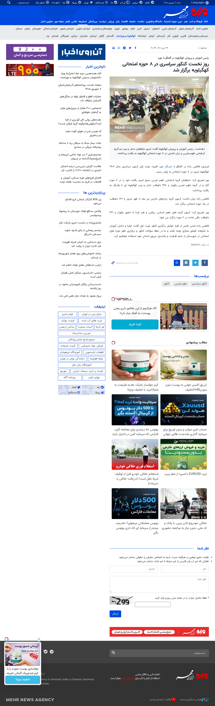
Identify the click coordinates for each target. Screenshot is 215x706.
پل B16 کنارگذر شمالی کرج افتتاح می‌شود (83, 201)
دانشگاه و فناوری (154, 21)
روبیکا (74, 2)
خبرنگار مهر (166, 167)
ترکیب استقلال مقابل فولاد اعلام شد (81, 265)
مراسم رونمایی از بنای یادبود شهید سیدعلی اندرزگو (82, 232)
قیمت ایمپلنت (67, 346)
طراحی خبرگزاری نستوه (190, 699)
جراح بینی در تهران (91, 314)
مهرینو (63, 371)
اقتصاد (124, 21)
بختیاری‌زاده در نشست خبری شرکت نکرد (80, 223)
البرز (139, 29)
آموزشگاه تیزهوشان (70, 352)
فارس (183, 36)
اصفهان (156, 29)
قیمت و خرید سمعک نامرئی (88, 371)
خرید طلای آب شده (92, 321)
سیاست (102, 21)
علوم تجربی (180, 284)
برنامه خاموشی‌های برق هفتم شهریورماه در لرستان (79, 256)
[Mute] (170, 326)
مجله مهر (59, 21)
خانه (206, 21)
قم (168, 36)
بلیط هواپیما (96, 359)
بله (112, 2)
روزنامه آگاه (70, 377)
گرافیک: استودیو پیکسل (161, 699)
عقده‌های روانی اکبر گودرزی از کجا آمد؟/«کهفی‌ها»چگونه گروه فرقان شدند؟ (79, 122)
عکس (74, 21)
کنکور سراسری (199, 284)
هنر (185, 21)
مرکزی (74, 36)
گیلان (101, 36)
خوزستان (36, 29)
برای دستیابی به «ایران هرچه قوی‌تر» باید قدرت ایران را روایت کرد (81, 244)
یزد (47, 36)
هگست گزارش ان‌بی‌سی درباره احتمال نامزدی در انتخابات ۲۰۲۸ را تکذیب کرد (81, 168)
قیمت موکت (67, 321)
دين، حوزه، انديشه (173, 21)
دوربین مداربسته (81, 333)
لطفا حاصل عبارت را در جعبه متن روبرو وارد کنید (182, 598)
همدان (55, 36)
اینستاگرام (100, 2)
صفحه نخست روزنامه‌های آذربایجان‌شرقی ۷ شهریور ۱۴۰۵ (79, 87)
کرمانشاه (142, 36)
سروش (135, 2)
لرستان (93, 36)
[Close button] (39, 639)
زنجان (27, 29)
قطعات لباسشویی (94, 352)
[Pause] (164, 326)
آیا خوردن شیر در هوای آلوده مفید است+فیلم (83, 133)
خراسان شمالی (50, 29)
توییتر (86, 2)
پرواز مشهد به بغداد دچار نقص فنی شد (80, 296)
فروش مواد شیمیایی (92, 346)
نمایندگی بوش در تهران (72, 359)
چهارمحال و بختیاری (102, 29)
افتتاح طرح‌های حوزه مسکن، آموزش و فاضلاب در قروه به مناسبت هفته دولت (80, 180)
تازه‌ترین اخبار (95, 67)
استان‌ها (83, 21)
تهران (117, 29)
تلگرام (147, 2)
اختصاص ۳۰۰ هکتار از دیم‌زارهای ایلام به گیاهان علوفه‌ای (80, 110)
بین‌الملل (92, 21)
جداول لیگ (40, 2)
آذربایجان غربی (169, 29)
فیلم (67, 21)
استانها (204, 48)
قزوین (175, 36)
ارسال (115, 614)
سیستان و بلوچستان (198, 36)
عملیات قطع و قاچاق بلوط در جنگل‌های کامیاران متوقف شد (80, 99)
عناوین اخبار (202, 29)
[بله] (45, 652)
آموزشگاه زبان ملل (81, 365)
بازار (117, 21)
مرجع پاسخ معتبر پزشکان (81, 339)
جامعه (132, 21)
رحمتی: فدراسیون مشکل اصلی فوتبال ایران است (81, 275)
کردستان (161, 36)
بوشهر (125, 29)
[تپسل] (113, 299)
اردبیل (147, 29)
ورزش (111, 21)
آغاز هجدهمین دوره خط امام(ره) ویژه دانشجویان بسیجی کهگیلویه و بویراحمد (80, 75)
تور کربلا (100, 327)
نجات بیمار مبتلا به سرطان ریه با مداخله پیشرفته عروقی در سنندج (80, 145)
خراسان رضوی (67, 29)
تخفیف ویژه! (23, 679)
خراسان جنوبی (83, 29)
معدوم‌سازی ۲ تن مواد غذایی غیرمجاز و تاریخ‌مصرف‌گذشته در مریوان (80, 157)
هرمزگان (65, 36)
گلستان (110, 36)
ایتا (64, 2)
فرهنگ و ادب (195, 21)
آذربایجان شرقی (186, 29)
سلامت (140, 21)
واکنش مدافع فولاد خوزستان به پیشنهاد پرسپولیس (80, 213)
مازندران (84, 36)
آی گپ (123, 2)
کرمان (151, 36)
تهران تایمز (94, 377)
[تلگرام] (51, 652)
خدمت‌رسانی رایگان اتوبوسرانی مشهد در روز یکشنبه (80, 286)
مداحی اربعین (66, 327)
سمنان (19, 29)
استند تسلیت (85, 327)
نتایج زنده (56, 2)
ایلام (132, 29)
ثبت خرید (135, 324)
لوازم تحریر (67, 314)
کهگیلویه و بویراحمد (126, 36)
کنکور (166, 284)
